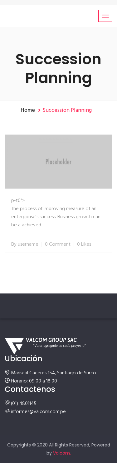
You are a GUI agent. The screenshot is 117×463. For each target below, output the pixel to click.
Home (28, 110)
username (28, 244)
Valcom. (62, 453)
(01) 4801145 (24, 404)
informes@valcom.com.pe (38, 412)
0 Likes (84, 244)
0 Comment (58, 244)
